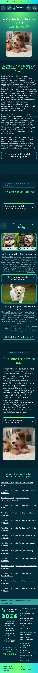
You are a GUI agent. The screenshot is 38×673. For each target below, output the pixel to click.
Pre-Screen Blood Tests (28, 653)
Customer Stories (26, 623)
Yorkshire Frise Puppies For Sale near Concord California (18, 559)
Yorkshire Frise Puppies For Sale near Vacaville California (18, 521)
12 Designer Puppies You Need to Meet (19, 307)
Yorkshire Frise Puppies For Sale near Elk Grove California (18, 506)
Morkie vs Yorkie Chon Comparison (19, 254)
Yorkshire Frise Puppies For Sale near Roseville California (18, 491)
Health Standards (26, 658)
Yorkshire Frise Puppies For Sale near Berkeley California (18, 582)
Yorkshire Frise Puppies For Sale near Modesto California (18, 529)
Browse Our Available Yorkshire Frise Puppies (16, 207)
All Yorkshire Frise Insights (18, 337)
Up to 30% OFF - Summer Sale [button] (19, 2)
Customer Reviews (26, 618)
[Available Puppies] (9, 7)
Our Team (23, 626)
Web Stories (24, 628)
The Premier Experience (28, 608)
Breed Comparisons (26, 640)
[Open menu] (3, 7)
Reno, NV (26, 601)
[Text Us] (34, 7)
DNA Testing (24, 660)
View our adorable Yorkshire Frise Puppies (19, 155)
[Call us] (28, 7)
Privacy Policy (26, 669)
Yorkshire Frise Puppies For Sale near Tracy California (17, 552)
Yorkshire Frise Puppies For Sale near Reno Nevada (17, 484)
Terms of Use (25, 667)
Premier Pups (6, 601)
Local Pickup (24, 616)
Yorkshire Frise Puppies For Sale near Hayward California (18, 589)
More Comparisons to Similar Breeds (17, 278)
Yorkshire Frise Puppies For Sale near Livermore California (19, 567)
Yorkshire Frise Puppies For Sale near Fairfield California (18, 537)
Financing (23, 611)
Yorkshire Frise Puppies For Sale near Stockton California (18, 514)
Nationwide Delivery (27, 613)
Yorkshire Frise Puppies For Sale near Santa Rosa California (17, 574)
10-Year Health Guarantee (25, 647)
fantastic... (31, 272)
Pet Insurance (25, 650)
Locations (17, 601)
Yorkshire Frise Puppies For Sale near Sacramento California (15, 499)
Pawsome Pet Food (26, 655)
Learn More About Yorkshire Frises (14, 421)
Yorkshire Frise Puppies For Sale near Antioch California (18, 544)
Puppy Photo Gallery (27, 621)
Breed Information (26, 635)
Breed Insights (25, 637)
